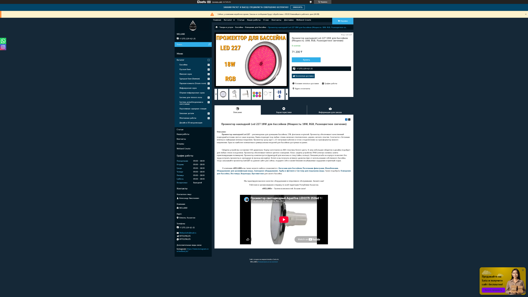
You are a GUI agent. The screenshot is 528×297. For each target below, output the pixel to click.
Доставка (289, 20)
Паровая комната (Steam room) (192, 83)
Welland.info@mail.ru (187, 233)
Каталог (228, 20)
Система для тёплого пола (190, 97)
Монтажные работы (187, 118)
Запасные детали (186, 113)
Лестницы (235, 173)
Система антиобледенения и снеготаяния (191, 103)
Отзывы (180, 144)
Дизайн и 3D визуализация (190, 123)
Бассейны (239, 27)
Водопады (246, 173)
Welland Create (303, 20)
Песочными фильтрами (313, 168)
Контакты (276, 20)
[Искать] (209, 44)
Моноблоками (331, 168)
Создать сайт (217, 2)
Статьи (240, 20)
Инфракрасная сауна (188, 88)
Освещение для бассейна (255, 27)
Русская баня (185, 69)
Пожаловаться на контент (268, 262)
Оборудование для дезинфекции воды (235, 171)
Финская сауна (185, 74)
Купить (306, 59)
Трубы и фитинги (287, 171)
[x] (349, 120)
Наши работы (254, 20)
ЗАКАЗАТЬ (297, 7)
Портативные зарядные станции (192, 109)
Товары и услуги (226, 27)
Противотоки (258, 173)
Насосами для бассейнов (290, 168)
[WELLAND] (193, 25)
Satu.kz (276, 259)
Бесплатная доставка (304, 76)
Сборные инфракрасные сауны (192, 93)
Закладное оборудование (266, 171)
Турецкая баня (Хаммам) (189, 79)
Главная (217, 20)
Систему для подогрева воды (310, 171)
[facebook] (346, 120)
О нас (266, 20)
